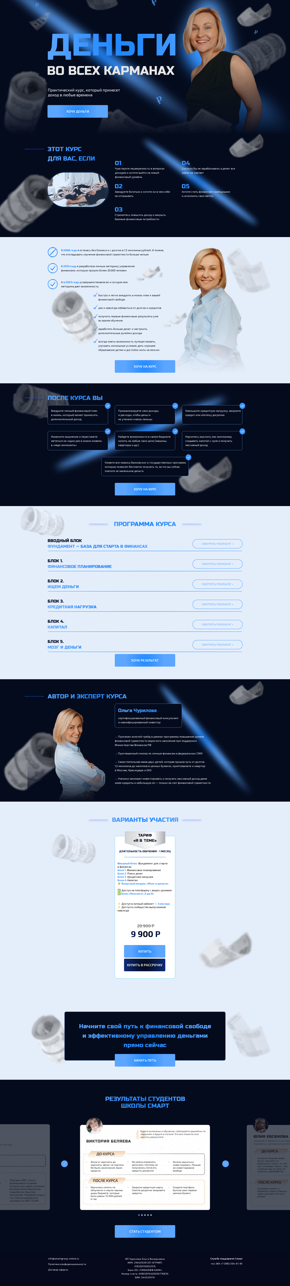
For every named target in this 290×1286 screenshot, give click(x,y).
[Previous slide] (64, 1163)
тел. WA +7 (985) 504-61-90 (227, 1263)
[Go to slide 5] (151, 1215)
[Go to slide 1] (139, 1215)
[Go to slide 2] (142, 1215)
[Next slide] (225, 1163)
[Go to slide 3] (145, 1215)
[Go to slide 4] (148, 1215)
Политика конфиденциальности (67, 1264)
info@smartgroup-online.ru (63, 1258)
